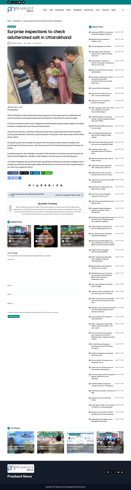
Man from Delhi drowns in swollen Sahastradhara (102, 71)
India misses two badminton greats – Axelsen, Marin (103, 202)
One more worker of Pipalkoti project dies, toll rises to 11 (101, 195)
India (51, 10)
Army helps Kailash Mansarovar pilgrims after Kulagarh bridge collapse (101, 135)
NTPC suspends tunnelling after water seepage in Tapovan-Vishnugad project (101, 259)
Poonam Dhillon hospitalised (100, 88)
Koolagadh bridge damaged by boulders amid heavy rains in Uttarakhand (101, 210)
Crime (98, 10)
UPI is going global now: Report (101, 46)
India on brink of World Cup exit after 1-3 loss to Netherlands (101, 94)
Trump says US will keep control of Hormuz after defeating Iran (102, 368)
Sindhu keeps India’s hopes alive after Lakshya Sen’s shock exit (101, 166)
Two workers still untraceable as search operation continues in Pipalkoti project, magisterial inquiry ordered (103, 336)
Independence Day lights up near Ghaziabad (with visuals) (102, 420)
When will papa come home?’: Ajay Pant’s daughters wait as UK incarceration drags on (102, 110)
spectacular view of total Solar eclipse (101, 399)
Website (10, 303)
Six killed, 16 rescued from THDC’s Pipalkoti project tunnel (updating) (102, 413)
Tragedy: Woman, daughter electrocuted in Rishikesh (100, 251)
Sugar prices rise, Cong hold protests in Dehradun (100, 101)
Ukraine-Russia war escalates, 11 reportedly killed (101, 318)
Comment (11, 259)
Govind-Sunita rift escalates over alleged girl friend (102, 361)
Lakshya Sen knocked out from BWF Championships (103, 181)
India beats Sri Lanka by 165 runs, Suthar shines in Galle (102, 188)
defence (12, 434)
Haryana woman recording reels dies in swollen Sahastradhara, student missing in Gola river (103, 310)
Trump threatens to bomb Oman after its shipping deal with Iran (101, 227)
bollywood (43, 434)
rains (65, 228)
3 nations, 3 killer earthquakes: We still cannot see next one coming (102, 292)
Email (9, 294)
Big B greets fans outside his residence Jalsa (100, 40)
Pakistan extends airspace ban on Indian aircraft (102, 159)
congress (39, 228)
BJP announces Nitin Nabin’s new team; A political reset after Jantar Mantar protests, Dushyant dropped (103, 243)
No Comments (37, 43)
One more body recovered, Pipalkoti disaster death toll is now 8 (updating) (103, 376)
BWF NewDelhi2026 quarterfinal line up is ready (102, 127)
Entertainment (88, 10)
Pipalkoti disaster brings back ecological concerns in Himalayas (102, 384)
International (59, 10)
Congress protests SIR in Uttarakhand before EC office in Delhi (101, 151)
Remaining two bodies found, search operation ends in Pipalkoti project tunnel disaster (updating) (103, 219)
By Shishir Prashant (16, 43)
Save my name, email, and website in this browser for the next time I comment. (33, 312)
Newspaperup (70, 487)
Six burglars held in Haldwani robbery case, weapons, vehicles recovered (19, 239)
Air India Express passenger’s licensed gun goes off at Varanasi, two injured (102, 346)
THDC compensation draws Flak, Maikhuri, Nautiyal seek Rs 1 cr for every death (102, 326)
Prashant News (19, 476)
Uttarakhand (77, 10)
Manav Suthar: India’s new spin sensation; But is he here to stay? (101, 174)
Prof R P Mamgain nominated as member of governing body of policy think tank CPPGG (103, 119)
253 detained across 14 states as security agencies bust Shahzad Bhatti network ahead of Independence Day (101, 276)
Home (45, 10)
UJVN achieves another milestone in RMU (103, 392)
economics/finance (75, 434)
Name (9, 285)
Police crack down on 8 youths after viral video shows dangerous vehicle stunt (102, 300)
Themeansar (81, 487)
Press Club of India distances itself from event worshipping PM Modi (102, 143)
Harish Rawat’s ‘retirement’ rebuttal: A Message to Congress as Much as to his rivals (45, 239)
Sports (113, 10)
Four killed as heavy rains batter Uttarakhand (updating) (101, 234)
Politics (68, 10)
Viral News (105, 10)
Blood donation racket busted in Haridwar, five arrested (101, 267)
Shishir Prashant (49, 203)
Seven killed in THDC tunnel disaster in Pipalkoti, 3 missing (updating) (103, 406)
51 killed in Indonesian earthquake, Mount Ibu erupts (102, 354)
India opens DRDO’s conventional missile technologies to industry (102, 33)
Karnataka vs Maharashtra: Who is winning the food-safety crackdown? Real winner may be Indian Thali (102, 80)
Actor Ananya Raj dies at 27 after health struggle (102, 285)
